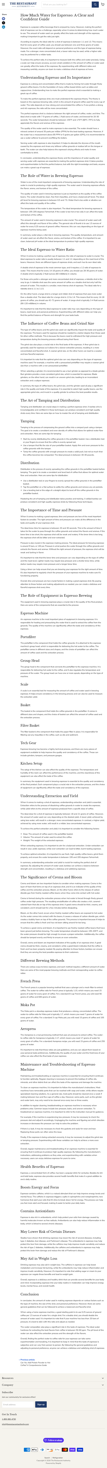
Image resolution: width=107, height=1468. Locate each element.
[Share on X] (3, 22)
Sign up (41, 1404)
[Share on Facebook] (3, 18)
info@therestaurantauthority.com (15, 1424)
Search (47, 1458)
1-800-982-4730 (9, 1419)
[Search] (95, 5)
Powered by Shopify (53, 1463)
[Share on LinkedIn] (3, 27)
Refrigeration (58, 1458)
